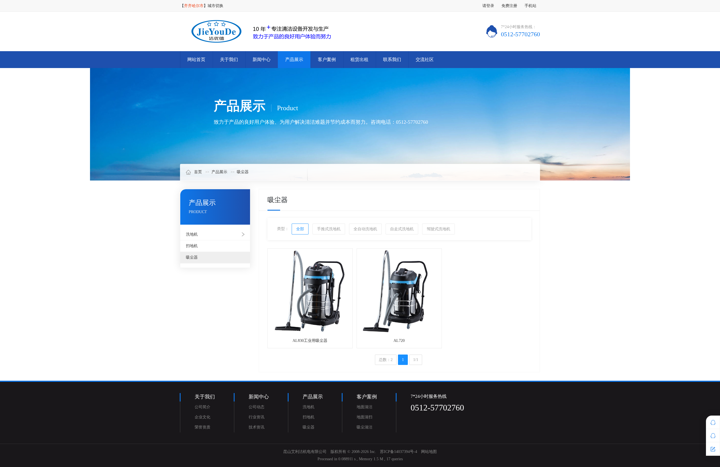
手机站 (530, 6)
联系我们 (392, 59)
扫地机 (192, 246)
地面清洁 (364, 407)
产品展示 (294, 59)
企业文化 (202, 417)
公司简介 (202, 407)
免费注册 (509, 6)
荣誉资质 (202, 427)
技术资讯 (256, 427)
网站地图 (429, 452)
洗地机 (192, 234)
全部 (300, 229)
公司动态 (256, 407)
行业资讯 (256, 417)
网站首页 (196, 59)
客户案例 (327, 59)
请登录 (488, 6)
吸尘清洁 (364, 427)
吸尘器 (243, 172)
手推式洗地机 (329, 229)
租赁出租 (359, 59)
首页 (198, 172)
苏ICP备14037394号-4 (398, 452)
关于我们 (229, 59)
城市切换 (215, 6)
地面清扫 (364, 417)
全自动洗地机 (365, 229)
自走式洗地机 (402, 229)
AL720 (399, 341)
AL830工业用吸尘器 (309, 341)
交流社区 (425, 59)
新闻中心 (262, 59)
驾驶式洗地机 (438, 229)
